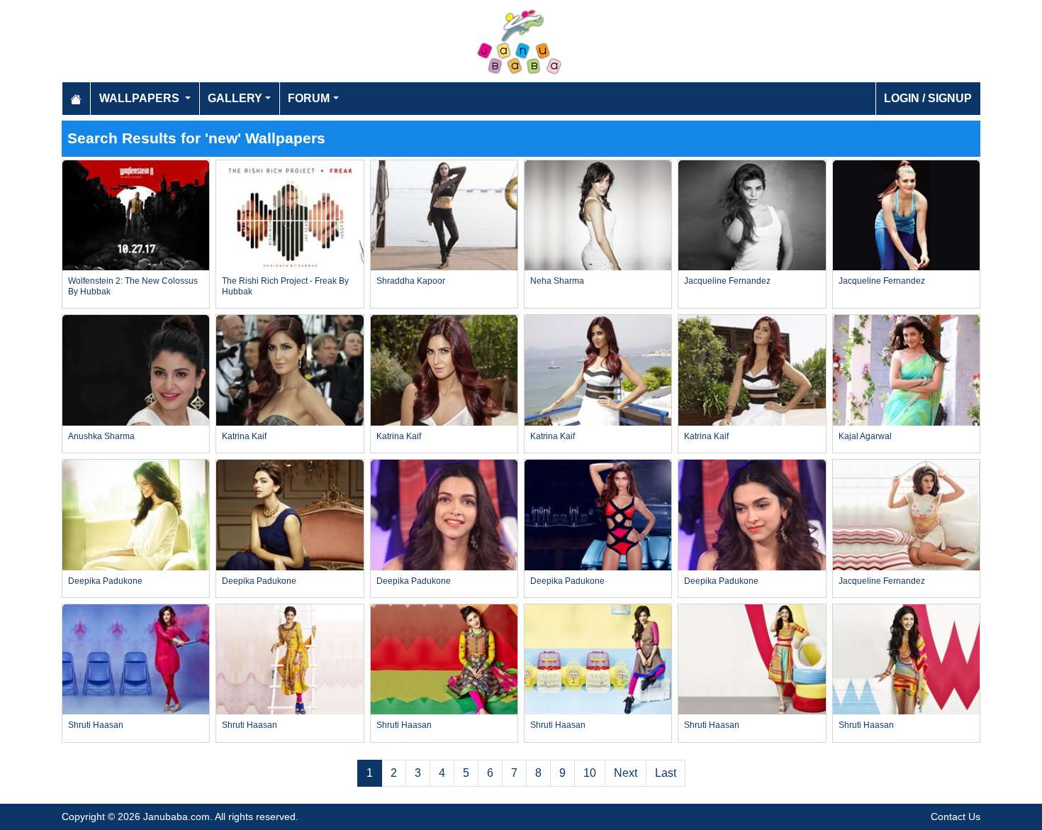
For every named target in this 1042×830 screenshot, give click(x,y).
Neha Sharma (557, 281)
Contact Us (955, 816)
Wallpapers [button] (140, 98)
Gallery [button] (235, 98)
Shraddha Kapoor (410, 281)
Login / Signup (928, 98)
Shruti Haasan (95, 725)
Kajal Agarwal (865, 436)
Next (625, 773)
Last (665, 773)
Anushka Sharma (101, 436)
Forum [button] (309, 98)
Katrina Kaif (244, 436)
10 (589, 773)
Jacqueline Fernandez (727, 281)
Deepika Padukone (105, 581)
